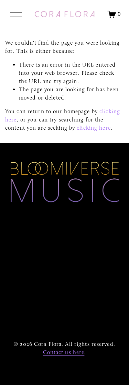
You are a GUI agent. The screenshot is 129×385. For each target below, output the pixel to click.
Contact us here (64, 352)
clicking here (94, 128)
